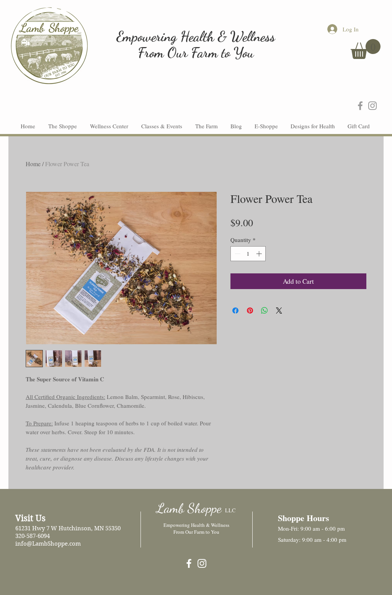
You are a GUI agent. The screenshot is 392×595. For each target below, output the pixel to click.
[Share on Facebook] (235, 310)
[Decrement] (237, 254)
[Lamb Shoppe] (189, 563)
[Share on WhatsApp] (264, 310)
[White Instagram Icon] (202, 563)
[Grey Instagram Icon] (372, 105)
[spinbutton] (248, 254)
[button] (366, 49)
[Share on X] (279, 310)
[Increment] (260, 254)
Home (33, 164)
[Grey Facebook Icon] (360, 105)
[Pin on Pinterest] (250, 310)
